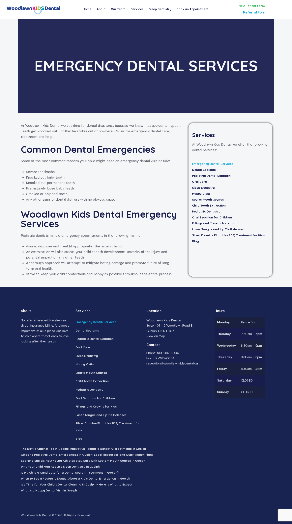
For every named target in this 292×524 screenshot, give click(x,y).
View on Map (155, 336)
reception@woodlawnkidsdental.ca (172, 363)
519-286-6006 (168, 353)
